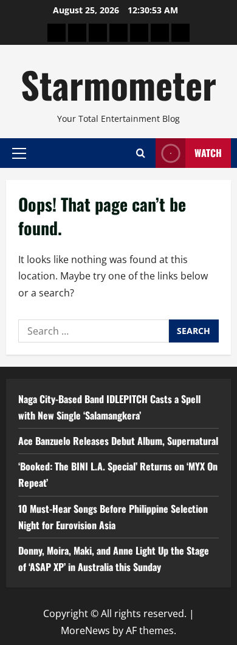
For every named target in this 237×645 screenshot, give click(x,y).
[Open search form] (140, 153)
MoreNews (85, 630)
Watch (208, 152)
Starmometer (118, 84)
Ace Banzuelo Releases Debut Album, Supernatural (118, 440)
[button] (19, 152)
